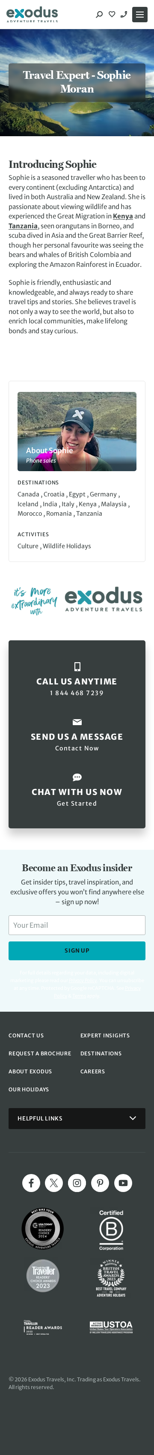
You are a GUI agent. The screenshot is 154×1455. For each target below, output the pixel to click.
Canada (29, 494)
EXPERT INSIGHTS (105, 1035)
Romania (59, 513)
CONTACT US (26, 1035)
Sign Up (77, 950)
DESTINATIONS (101, 1053)
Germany (104, 494)
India (51, 504)
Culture (29, 546)
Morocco (30, 513)
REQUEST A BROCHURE (40, 1053)
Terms (79, 996)
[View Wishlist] (113, 14)
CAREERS (92, 1071)
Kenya (123, 216)
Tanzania (23, 226)
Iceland (29, 504)
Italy (69, 504)
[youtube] (123, 1183)
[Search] (99, 14)
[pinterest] (100, 1183)
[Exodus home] (32, 14)
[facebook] (31, 1183)
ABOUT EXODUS (30, 1071)
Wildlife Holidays (67, 546)
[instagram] (77, 1183)
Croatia (55, 494)
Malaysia (114, 504)
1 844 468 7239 (125, 14)
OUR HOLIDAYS (29, 1089)
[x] (54, 1183)
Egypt (78, 494)
